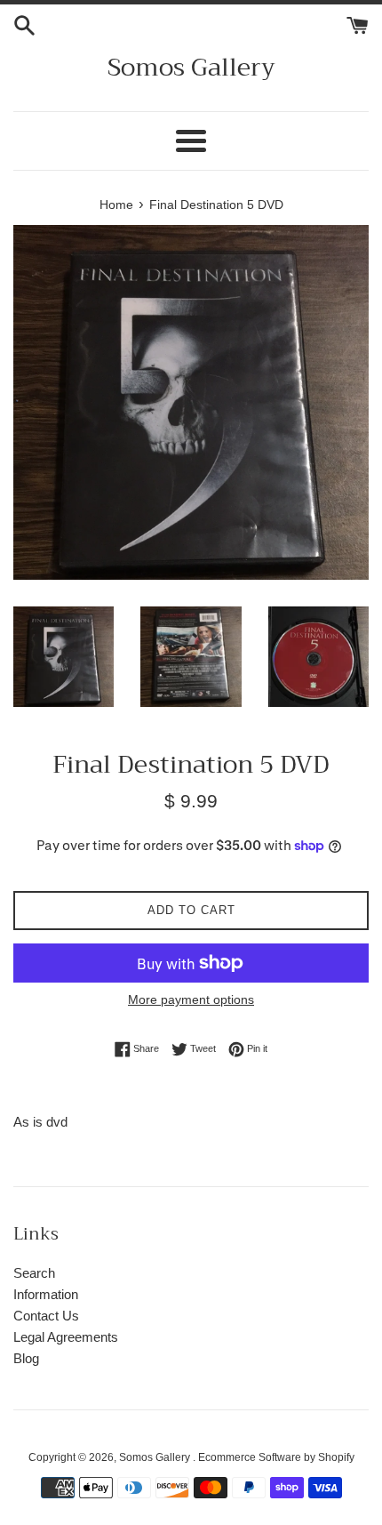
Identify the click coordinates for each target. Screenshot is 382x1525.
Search (34, 1272)
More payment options (191, 999)
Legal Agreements (65, 1336)
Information (45, 1294)
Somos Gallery (191, 67)
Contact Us (46, 1315)
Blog (26, 1358)
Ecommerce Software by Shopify (276, 1457)
